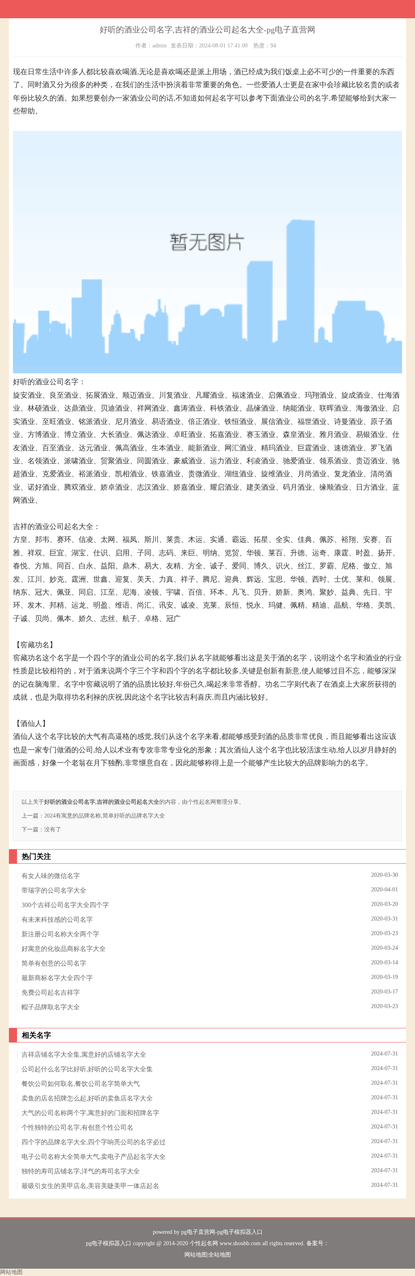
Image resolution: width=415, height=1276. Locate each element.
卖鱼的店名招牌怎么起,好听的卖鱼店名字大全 (87, 1098)
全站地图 (219, 1255)
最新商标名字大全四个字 (57, 977)
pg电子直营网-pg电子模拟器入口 (222, 1232)
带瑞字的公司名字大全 (53, 890)
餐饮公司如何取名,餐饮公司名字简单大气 (80, 1083)
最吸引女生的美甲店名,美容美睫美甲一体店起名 (90, 1185)
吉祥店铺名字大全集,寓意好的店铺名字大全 (83, 1054)
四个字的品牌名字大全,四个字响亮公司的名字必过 (93, 1142)
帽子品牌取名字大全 (50, 1007)
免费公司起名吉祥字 (50, 992)
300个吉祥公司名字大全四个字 (65, 904)
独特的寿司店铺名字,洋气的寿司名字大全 (80, 1171)
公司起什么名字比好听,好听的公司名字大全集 (87, 1069)
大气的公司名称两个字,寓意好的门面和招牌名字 (90, 1112)
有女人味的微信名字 (50, 875)
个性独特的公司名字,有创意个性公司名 (77, 1127)
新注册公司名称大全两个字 (60, 934)
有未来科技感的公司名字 (57, 919)
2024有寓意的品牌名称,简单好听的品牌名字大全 (104, 816)
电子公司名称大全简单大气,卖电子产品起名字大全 (93, 1156)
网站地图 (195, 1255)
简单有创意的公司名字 (53, 963)
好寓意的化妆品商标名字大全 (63, 948)
